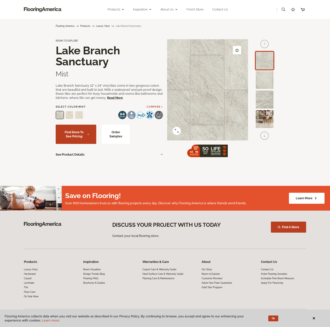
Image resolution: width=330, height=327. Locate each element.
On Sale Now (31, 296)
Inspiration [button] (140, 9)
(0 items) (303, 9)
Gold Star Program (212, 287)
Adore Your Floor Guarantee (217, 282)
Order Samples (115, 134)
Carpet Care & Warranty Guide (159, 269)
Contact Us (220, 9)
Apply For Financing (272, 282)
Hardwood (30, 273)
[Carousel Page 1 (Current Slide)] (264, 60)
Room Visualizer (92, 269)
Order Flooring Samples (274, 273)
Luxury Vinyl (103, 26)
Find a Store (195, 9)
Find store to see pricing (74, 134)
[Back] (264, 44)
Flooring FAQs (90, 278)
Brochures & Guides (94, 282)
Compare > (155, 106)
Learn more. (51, 320)
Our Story (207, 269)
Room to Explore (211, 273)
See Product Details (70, 154)
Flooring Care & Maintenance (158, 278)
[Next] (264, 136)
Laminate (29, 282)
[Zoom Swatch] (177, 131)
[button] (283, 9)
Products (85, 26)
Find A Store (290, 227)
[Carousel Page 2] (264, 80)
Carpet (27, 278)
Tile (26, 287)
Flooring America (65, 26)
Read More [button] (115, 98)
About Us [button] (167, 9)
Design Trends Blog (94, 273)
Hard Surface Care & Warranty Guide (162, 273)
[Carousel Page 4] (264, 119)
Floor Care (29, 292)
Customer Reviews (212, 278)
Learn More (304, 198)
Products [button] (114, 9)
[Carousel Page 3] (264, 99)
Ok (273, 318)
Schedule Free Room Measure (277, 278)
